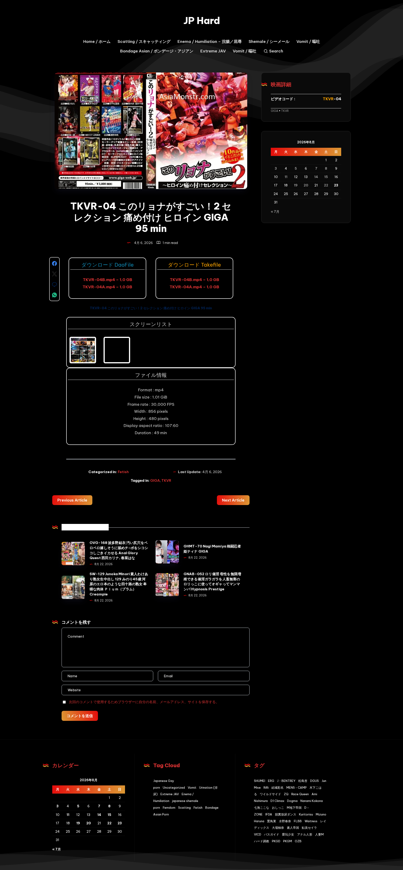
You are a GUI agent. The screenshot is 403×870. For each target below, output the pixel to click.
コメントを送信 (80, 715)
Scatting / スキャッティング (144, 41)
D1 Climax (277, 801)
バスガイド (271, 834)
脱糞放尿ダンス (285, 814)
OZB (298, 841)
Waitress (311, 821)
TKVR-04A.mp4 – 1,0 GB (107, 286)
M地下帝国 (294, 807)
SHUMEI (259, 781)
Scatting (184, 807)
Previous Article (72, 500)
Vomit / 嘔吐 (308, 41)
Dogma (292, 801)
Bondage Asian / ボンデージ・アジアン (156, 51)
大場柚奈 (278, 827)
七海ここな (261, 807)
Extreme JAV (213, 51)
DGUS (314, 781)
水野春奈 (285, 821)
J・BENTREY (286, 781)
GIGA (155, 480)
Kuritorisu (306, 814)
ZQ (286, 794)
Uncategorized (174, 787)
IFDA (268, 814)
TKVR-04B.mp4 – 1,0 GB (107, 279)
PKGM (287, 841)
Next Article (233, 500)
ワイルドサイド (270, 794)
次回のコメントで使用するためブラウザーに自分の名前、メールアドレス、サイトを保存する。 (144, 702)
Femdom (169, 807)
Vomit (192, 787)
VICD (257, 834)
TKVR (166, 480)
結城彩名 (277, 787)
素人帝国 (293, 827)
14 (316, 177)
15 (326, 177)
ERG (271, 781)
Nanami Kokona (311, 801)
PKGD (276, 841)
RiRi (266, 787)
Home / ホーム (97, 41)
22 (326, 185)
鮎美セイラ (309, 827)
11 (286, 177)
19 (296, 185)
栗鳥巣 (271, 821)
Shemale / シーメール (269, 41)
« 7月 (275, 211)
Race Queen (300, 794)
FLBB (298, 821)
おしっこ (278, 807)
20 (306, 185)
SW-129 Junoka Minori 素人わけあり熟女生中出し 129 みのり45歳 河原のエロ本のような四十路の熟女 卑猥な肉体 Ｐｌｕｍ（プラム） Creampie (119, 584)
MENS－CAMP (296, 787)
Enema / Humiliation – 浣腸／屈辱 (209, 41)
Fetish (123, 472)
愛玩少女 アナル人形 (297, 834)
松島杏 (302, 781)
